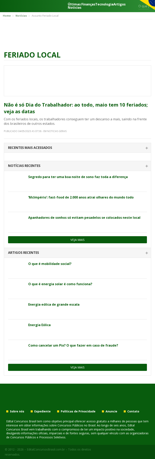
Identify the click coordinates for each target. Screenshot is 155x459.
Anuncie (111, 411)
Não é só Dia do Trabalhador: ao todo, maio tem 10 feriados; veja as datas (76, 108)
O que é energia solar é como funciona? (60, 284)
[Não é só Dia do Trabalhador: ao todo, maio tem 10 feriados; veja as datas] (77, 80)
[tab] (77, 148)
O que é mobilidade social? (49, 264)
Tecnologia (104, 4)
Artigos (119, 4)
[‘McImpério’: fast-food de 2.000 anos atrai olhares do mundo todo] (16, 201)
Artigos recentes (23, 252)
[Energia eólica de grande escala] (16, 309)
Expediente (42, 411)
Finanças (88, 4)
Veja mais (77, 240)
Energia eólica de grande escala (54, 304)
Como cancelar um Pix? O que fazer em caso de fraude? (73, 345)
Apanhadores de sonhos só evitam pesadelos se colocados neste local (84, 217)
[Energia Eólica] (16, 329)
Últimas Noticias (74, 6)
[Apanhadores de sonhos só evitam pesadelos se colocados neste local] (16, 222)
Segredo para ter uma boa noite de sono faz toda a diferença (78, 177)
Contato (133, 411)
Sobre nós (17, 411)
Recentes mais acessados (30, 147)
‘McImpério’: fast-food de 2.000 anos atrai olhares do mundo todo (81, 197)
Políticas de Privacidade (78, 411)
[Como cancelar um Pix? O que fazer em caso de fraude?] (16, 350)
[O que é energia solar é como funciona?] (16, 288)
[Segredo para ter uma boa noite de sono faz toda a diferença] (16, 181)
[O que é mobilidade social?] (16, 268)
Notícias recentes (24, 165)
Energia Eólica (39, 325)
